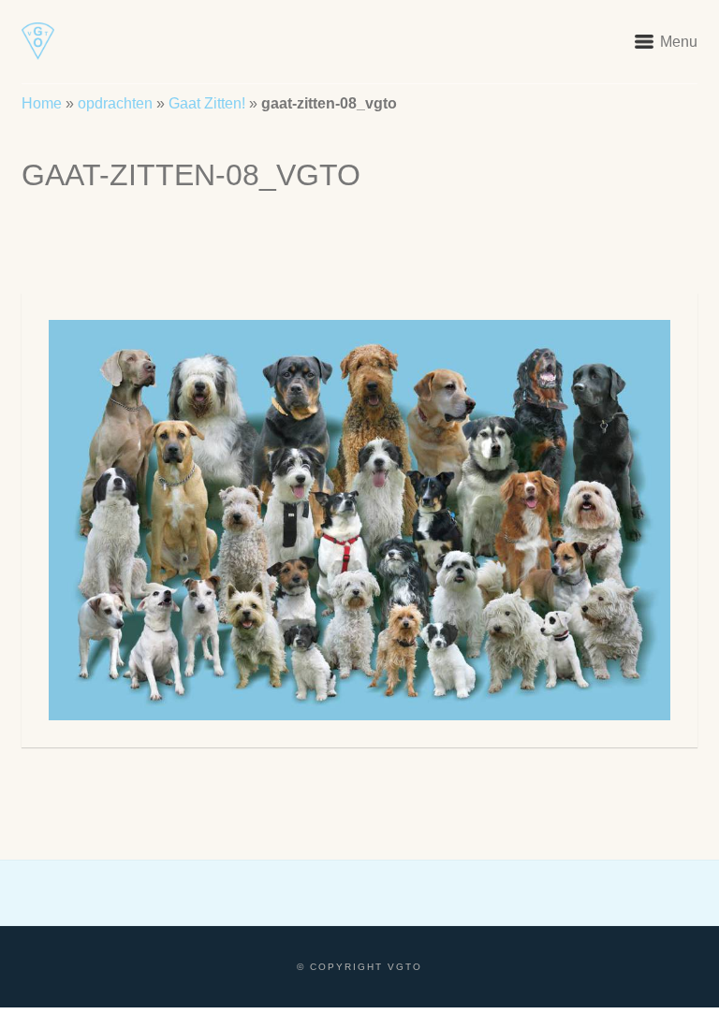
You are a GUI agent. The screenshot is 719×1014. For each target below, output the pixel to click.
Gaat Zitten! (207, 103)
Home (42, 103)
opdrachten (115, 103)
